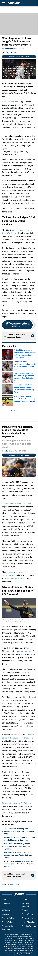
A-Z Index (6, 910)
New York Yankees (10, 102)
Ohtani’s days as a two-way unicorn (17, 503)
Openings (6, 903)
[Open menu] (3, 3)
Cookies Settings (29, 926)
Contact (25, 899)
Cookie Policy (7, 922)
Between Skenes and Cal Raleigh (16, 803)
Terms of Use (27, 918)
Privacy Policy (8, 918)
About (4, 899)
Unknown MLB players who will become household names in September (19, 838)
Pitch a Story (27, 914)
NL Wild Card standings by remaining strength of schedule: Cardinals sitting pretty (19, 863)
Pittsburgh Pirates (16, 578)
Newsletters (7, 914)
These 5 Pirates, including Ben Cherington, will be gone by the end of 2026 (19, 831)
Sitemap (25, 910)
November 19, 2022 (10, 154)
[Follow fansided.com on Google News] (32, 335)
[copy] (15, 52)
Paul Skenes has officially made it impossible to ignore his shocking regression (17, 846)
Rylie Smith (9, 48)
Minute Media (14, 934)
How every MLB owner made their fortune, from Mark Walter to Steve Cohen (18, 855)
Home (4, 411)
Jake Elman (9, 451)
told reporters (26, 651)
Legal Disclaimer (29, 922)
